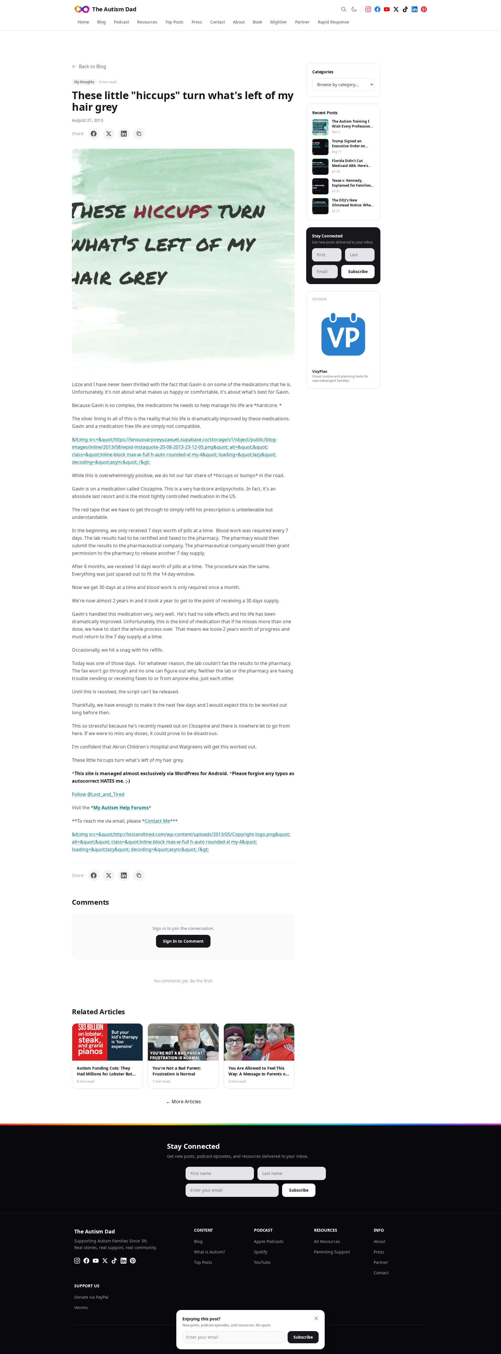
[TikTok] (405, 9)
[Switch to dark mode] (354, 9)
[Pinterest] (424, 9)
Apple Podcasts (269, 1241)
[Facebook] (377, 9)
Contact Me (157, 821)
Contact (217, 22)
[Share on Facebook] (93, 133)
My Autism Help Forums (121, 807)
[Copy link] (139, 133)
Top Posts (174, 22)
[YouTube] (387, 9)
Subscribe (358, 271)
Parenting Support (332, 1252)
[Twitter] (396, 9)
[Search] (343, 9)
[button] (183, 260)
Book (257, 22)
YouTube (262, 1262)
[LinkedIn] (415, 9)
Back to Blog (92, 66)
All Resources (327, 1241)
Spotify (260, 1252)
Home (83, 22)
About (239, 22)
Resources (147, 22)
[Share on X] (109, 133)
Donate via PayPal (91, 1297)
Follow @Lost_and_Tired (98, 794)
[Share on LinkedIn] (124, 133)
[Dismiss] (316, 1318)
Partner (302, 22)
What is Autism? (209, 1252)
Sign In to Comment (183, 941)
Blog (101, 22)
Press (197, 22)
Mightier (278, 22)
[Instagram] (368, 9)
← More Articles (183, 1101)
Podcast (121, 22)
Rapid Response (333, 22)
